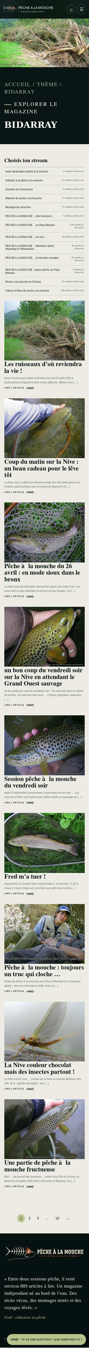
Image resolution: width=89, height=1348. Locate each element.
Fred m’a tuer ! (25, 876)
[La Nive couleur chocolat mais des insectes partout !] (44, 1032)
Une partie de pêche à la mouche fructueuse (37, 1165)
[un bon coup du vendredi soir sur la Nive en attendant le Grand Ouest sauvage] (44, 637)
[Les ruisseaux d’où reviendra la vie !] (44, 331)
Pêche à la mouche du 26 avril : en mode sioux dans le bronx (42, 572)
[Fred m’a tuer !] (44, 843)
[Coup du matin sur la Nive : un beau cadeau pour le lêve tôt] (44, 428)
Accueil (17, 84)
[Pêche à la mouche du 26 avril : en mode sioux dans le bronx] (44, 532)
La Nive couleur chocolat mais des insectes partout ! (39, 1068)
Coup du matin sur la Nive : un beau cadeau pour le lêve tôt (41, 468)
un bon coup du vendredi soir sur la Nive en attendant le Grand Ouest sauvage (43, 676)
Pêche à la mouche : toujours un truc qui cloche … (44, 970)
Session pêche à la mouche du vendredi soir (40, 782)
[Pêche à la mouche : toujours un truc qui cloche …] (44, 934)
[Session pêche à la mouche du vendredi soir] (44, 745)
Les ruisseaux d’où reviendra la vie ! (43, 367)
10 (57, 1218)
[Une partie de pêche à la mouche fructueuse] (44, 1129)
